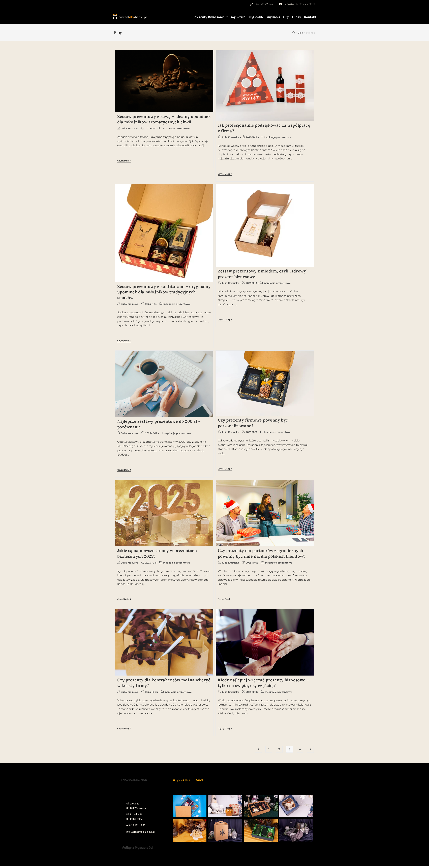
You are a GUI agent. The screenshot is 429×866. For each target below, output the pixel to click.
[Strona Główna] (293, 32)
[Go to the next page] (310, 749)
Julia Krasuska (130, 128)
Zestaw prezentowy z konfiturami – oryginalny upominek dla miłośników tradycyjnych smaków (163, 292)
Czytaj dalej (124, 161)
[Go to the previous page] (258, 749)
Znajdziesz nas (134, 779)
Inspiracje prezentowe (176, 128)
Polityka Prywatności (137, 847)
